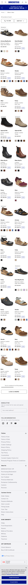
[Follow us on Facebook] (7, 423)
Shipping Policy (6, 450)
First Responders (6, 525)
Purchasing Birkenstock (8, 471)
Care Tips (4, 509)
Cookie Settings (6, 444)
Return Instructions (7, 512)
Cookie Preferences (14, 577)
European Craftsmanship (9, 482)
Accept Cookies (14, 582)
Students (4, 536)
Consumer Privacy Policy (13, 574)
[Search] (5, 2)
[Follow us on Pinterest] (11, 423)
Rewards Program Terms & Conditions (13, 460)
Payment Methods (7, 501)
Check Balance (6, 547)
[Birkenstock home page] (14, 2)
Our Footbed (5, 477)
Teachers (4, 539)
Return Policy (5, 447)
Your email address (8, 410)
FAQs (3, 523)
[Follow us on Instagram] (3, 423)
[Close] (26, 567)
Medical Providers (7, 531)
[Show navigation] (2, 2)
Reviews (4, 487)
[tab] (1, 51)
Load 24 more (14, 391)
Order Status (5, 496)
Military (3, 533)
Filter (9, 20)
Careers (3, 485)
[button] (2, 8)
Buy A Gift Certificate (7, 550)
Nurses (3, 528)
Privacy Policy (5, 442)
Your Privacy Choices (9, 555)
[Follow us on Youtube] (15, 423)
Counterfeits (5, 455)
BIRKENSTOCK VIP (7, 469)
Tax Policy (4, 452)
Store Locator (5, 504)
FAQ (2, 514)
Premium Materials (7, 479)
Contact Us (4, 498)
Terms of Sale (5, 439)
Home (3, 12)
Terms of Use (5, 436)
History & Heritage (7, 474)
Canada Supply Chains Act (9, 458)
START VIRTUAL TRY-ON (14, 8)
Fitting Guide (5, 506)
